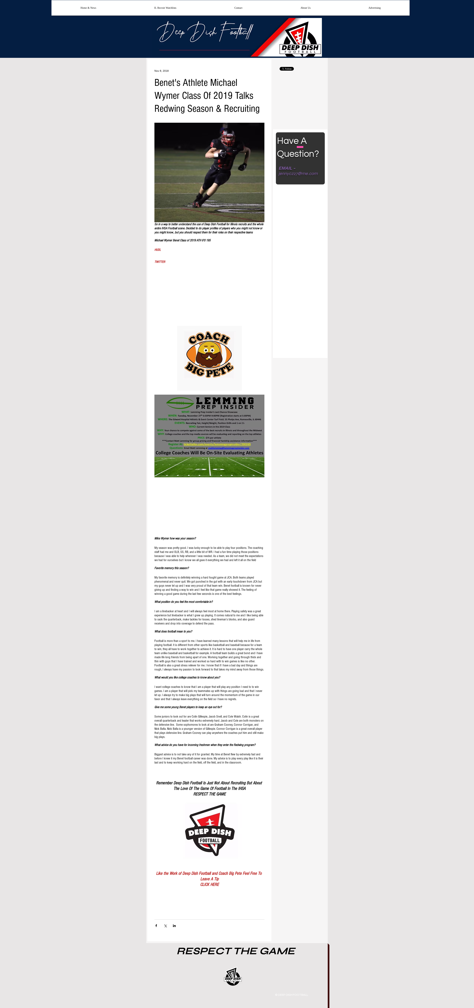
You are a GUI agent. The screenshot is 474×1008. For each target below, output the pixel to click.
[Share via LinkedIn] (174, 925)
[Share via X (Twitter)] (165, 925)
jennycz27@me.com (298, 173)
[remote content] (209, 291)
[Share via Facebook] (156, 925)
